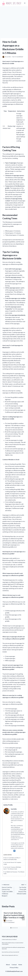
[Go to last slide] (4, 918)
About (8, 964)
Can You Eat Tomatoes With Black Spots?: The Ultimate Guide (12, 867)
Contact (14, 964)
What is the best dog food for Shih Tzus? (10, 955)
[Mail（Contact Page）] (14, 850)
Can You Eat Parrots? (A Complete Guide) (12, 863)
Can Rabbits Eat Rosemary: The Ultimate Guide (14, 872)
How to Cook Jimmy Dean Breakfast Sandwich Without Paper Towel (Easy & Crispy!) (14, 915)
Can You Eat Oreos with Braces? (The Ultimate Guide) (21, 889)
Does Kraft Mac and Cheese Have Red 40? (10, 952)
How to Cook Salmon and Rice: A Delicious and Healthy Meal (12, 858)
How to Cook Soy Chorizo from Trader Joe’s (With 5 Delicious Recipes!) (7, 890)
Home (20, 964)
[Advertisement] (14, 21)
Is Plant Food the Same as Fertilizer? (9, 939)
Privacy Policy (14, 967)
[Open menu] (24, 3)
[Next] (23, 918)
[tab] (10, 927)
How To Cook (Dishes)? (17, 56)
